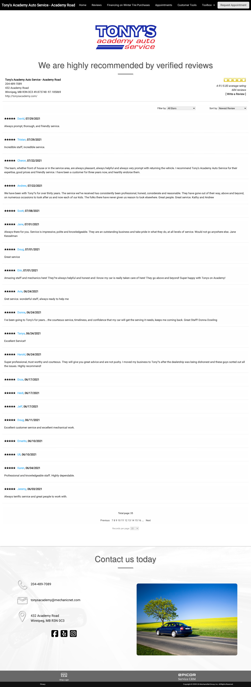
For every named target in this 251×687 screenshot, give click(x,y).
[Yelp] (64, 633)
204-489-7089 (41, 584)
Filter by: (162, 108)
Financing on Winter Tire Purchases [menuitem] (128, 5)
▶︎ (241, 622)
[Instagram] (73, 633)
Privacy (42, 684)
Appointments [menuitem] (163, 5)
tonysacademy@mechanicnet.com (55, 600)
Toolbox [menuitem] (207, 5)
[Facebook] (55, 633)
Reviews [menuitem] (97, 5)
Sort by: (214, 108)
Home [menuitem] (82, 5)
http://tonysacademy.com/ (21, 96)
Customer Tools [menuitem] (187, 5)
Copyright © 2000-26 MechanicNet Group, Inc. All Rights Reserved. (208, 684)
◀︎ (132, 622)
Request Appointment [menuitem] (233, 5)
